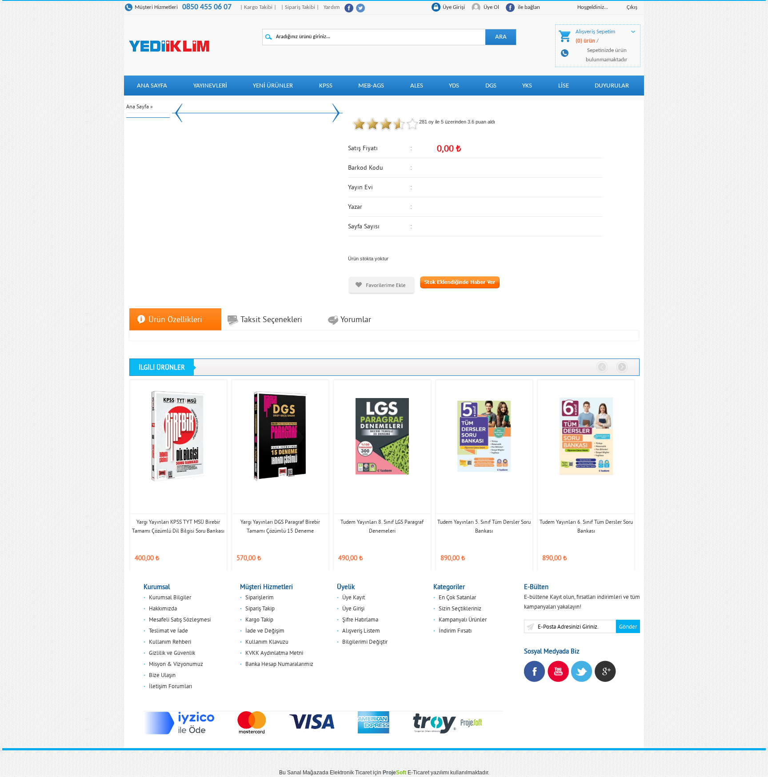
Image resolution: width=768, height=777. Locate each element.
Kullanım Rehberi (170, 641)
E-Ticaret (418, 772)
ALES (416, 86)
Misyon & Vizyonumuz (176, 663)
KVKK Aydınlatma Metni (274, 652)
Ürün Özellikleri (175, 319)
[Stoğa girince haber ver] (460, 281)
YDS (454, 86)
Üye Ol (491, 7)
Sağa (622, 367)
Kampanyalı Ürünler (463, 619)
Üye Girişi (454, 7)
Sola (602, 367)
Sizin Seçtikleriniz (460, 608)
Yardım (332, 7)
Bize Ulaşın (162, 674)
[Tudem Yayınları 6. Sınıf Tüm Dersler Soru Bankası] (586, 435)
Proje (394, 772)
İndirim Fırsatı (455, 630)
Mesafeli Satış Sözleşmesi (180, 619)
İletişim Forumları (170, 685)
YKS (527, 86)
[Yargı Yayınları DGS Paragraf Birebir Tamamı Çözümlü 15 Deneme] (280, 435)
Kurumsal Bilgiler (170, 597)
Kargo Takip (259, 619)
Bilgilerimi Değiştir (365, 641)
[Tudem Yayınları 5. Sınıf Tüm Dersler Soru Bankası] (484, 435)
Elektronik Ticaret (351, 772)
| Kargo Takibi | (258, 7)
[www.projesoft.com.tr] (471, 722)
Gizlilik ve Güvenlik (172, 652)
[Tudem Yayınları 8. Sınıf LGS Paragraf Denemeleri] (382, 435)
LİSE (563, 86)
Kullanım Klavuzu (266, 641)
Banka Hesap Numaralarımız (279, 663)
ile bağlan (529, 7)
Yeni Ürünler (273, 86)
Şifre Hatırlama (360, 619)
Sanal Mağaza (304, 772)
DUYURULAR (612, 86)
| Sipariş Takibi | (300, 7)
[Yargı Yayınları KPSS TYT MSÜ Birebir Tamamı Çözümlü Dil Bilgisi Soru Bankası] (178, 435)
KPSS (325, 86)
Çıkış (632, 7)
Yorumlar (355, 319)
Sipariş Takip (260, 608)
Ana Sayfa (152, 86)
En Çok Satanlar (457, 597)
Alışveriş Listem (361, 630)
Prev (178, 112)
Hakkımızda (163, 608)
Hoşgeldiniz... (592, 7)
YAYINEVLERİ (210, 86)
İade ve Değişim (264, 630)
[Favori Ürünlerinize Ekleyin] (381, 285)
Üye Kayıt (353, 597)
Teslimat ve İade (168, 630)
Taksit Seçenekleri (271, 319)
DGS (490, 86)
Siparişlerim (259, 597)
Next (336, 112)
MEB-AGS (371, 86)
